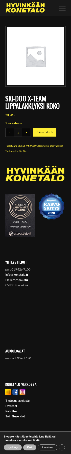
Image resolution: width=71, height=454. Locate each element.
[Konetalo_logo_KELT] (29, 8)
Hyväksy (13, 447)
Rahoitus (11, 411)
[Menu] (60, 8)
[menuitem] (60, 8)
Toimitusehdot (15, 416)
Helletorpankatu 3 (17, 280)
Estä (29, 447)
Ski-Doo (23, 151)
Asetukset (47, 447)
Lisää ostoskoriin (44, 132)
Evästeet (11, 405)
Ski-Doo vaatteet (54, 146)
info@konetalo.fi (16, 274)
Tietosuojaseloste (17, 400)
